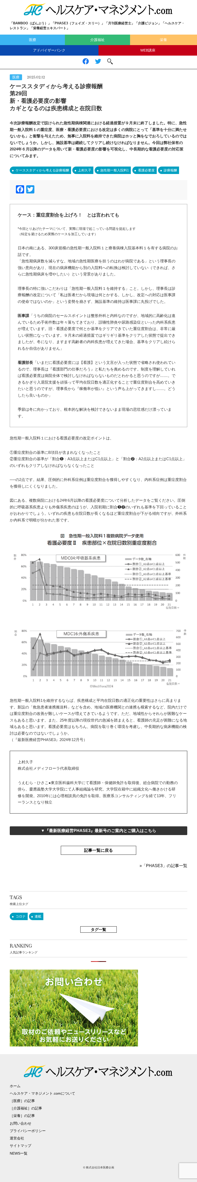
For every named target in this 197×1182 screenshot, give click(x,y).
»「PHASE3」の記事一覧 (163, 866)
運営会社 (17, 1138)
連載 (38, 916)
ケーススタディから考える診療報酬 (42, 170)
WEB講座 (147, 50)
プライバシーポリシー (28, 1131)
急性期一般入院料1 (114, 170)
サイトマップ (20, 1146)
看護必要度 (146, 170)
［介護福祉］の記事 (26, 1108)
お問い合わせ (20, 1123)
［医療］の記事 (22, 1101)
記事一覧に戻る (98, 850)
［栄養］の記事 (22, 1116)
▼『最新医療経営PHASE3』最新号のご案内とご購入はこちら (98, 830)
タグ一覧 (98, 929)
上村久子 (84, 170)
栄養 (163, 40)
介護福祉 (97, 40)
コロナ (21, 916)
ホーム (15, 1086)
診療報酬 (170, 170)
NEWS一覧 (18, 1153)
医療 (32, 40)
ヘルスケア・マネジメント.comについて (42, 1093)
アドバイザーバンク (49, 50)
